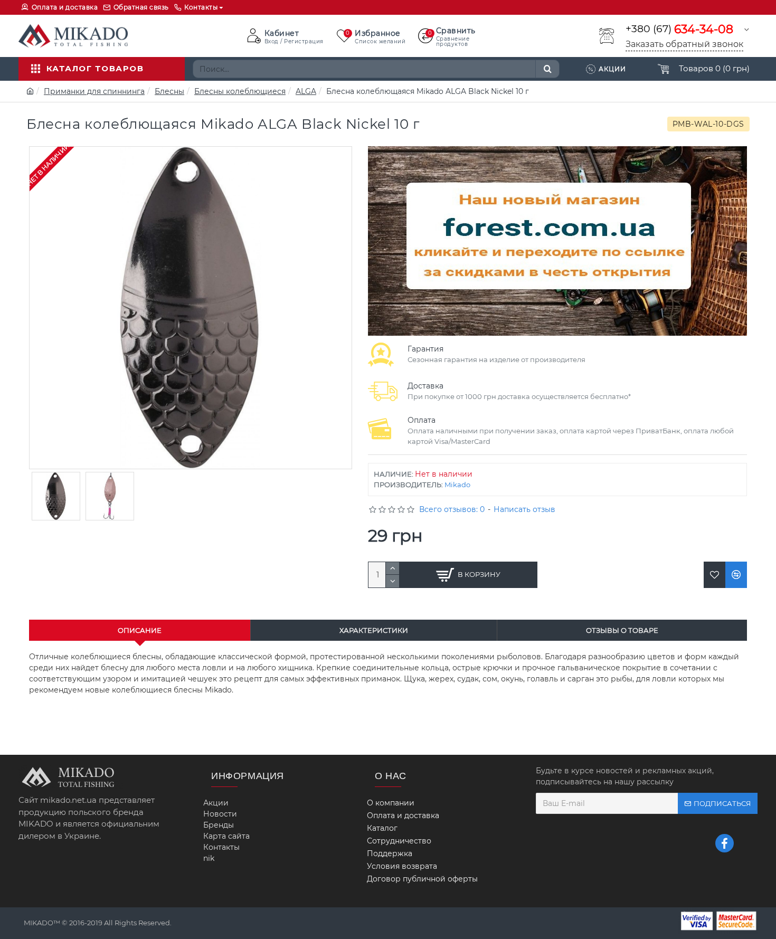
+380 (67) (679, 29)
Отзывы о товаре (622, 630)
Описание (140, 630)
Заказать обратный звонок (684, 44)
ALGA (306, 91)
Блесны (169, 91)
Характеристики (373, 630)
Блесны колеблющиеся (240, 91)
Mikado (457, 484)
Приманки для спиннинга (94, 91)
